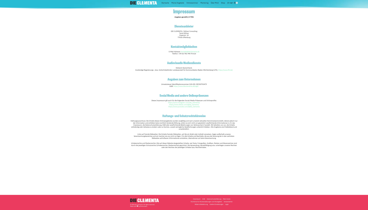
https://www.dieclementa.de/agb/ (186, 86)
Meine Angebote (177, 3)
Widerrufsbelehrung (201, 204)
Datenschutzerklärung (214, 199)
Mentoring (204, 3)
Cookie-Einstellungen (216, 204)
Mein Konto (226, 199)
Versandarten (228, 202)
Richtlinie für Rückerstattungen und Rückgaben (206, 202)
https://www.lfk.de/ (225, 70)
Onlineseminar (192, 3)
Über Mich (215, 3)
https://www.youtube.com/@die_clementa (184, 107)
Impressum (196, 199)
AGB (203, 199)
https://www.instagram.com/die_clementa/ (184, 103)
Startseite (165, 3)
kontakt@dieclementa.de (190, 52)
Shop (223, 3)
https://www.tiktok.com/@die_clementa (184, 105)
